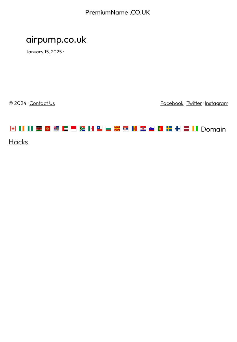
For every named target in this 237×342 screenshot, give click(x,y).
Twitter (194, 103)
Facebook (172, 103)
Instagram (216, 103)
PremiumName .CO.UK (118, 12)
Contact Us (42, 103)
